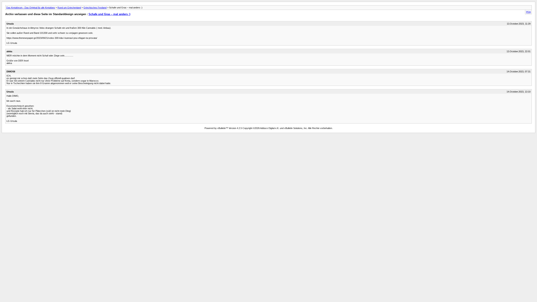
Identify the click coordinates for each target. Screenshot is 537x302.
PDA (528, 12)
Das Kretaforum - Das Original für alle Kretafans (30, 7)
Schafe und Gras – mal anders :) (109, 14)
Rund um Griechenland (69, 7)
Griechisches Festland (95, 7)
